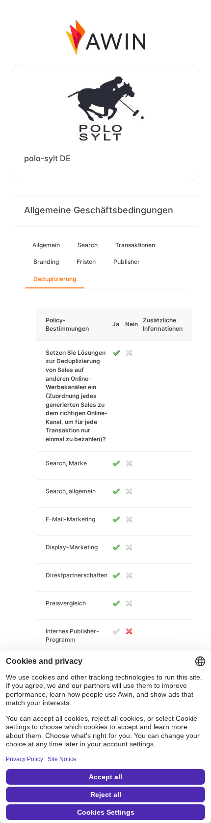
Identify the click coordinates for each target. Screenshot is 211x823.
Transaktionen (135, 245)
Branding (46, 261)
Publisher (126, 261)
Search (88, 245)
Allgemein (46, 245)
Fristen (86, 261)
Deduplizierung (54, 279)
